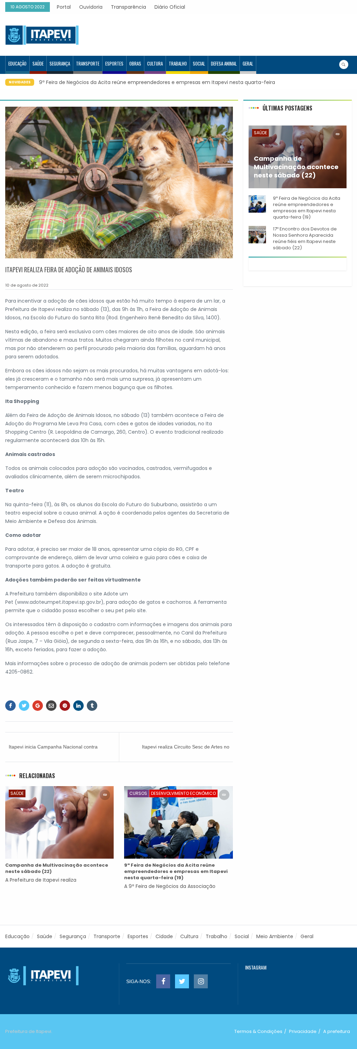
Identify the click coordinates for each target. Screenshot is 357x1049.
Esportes (114, 63)
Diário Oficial (169, 6)
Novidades (20, 82)
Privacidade (303, 1031)
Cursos (138, 793)
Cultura (155, 63)
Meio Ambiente (274, 936)
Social (199, 63)
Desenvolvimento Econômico (183, 793)
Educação (17, 63)
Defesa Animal (224, 63)
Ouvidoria (90, 6)
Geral (248, 63)
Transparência (128, 6)
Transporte (87, 63)
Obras (135, 63)
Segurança (60, 63)
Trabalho (178, 63)
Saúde (38, 63)
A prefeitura (336, 1031)
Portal (64, 6)
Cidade (164, 936)
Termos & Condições (258, 1031)
